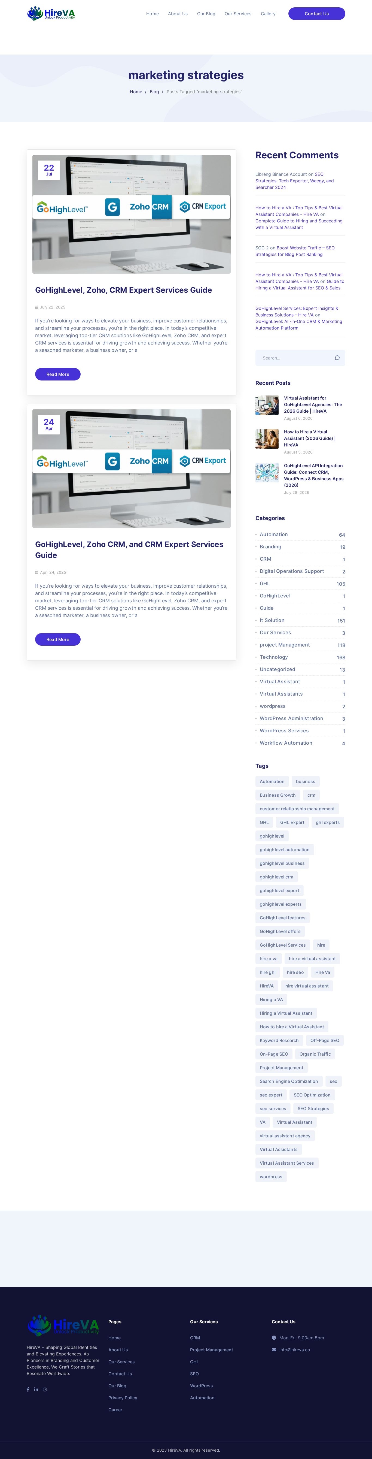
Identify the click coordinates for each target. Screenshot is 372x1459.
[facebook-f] (28, 1389)
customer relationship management (297, 808)
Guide (267, 608)
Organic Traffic (315, 1054)
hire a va (269, 958)
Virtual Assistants (281, 694)
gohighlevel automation (285, 849)
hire (321, 945)
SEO (194, 1373)
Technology (274, 657)
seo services (273, 1108)
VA (263, 1122)
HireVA (267, 986)
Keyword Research (279, 1040)
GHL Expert (292, 822)
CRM (265, 559)
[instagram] (45, 1389)
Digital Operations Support (292, 571)
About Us (118, 1349)
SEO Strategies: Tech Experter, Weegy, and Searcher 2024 (294, 180)
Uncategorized (277, 669)
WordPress (201, 1385)
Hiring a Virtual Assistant (286, 1013)
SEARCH (338, 356)
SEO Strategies (313, 1108)
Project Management (281, 1067)
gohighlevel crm (277, 877)
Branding (270, 546)
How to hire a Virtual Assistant (292, 1026)
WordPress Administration (291, 718)
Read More (58, 374)
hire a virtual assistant (312, 958)
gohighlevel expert (279, 890)
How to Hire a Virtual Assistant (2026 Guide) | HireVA (310, 438)
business (305, 781)
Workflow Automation (286, 743)
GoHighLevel (275, 596)
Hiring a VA (271, 999)
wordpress (273, 706)
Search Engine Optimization (289, 1081)
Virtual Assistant (280, 681)
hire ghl (268, 972)
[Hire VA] (51, 13)
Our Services (275, 632)
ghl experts (328, 822)
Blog (154, 91)
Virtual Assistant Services (287, 1163)
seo (333, 1081)
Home (136, 91)
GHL (265, 583)
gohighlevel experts (281, 904)
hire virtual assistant (307, 986)
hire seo (295, 972)
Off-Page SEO (324, 1040)
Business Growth (278, 795)
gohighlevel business (282, 863)
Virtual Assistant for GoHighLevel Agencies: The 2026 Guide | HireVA (313, 404)
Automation (274, 534)
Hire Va (322, 972)
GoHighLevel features (283, 917)
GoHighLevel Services (283, 945)
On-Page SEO (274, 1054)
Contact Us (317, 13)
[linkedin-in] (36, 1389)
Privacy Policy (122, 1397)
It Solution (272, 620)
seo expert (271, 1095)
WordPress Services (284, 730)
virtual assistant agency (285, 1135)
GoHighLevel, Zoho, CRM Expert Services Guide (123, 290)
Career (115, 1409)
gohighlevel (272, 836)
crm (311, 795)
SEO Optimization (312, 1095)
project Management (285, 645)
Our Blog (117, 1385)
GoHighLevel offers (280, 931)
